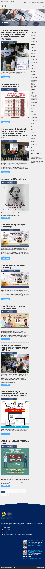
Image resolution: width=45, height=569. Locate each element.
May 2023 (32, 90)
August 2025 (33, 50)
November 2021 (34, 117)
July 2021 (33, 123)
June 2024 (33, 71)
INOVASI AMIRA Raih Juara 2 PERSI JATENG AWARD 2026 (35, 541)
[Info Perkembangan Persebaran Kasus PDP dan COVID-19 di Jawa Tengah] (15, 413)
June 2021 (33, 125)
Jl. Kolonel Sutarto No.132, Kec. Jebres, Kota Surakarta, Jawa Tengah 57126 (18, 534)
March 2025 (33, 57)
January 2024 (33, 78)
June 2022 (33, 107)
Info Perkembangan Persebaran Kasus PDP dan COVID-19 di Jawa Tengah (14, 393)
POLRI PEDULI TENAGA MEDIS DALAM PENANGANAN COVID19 (14, 348)
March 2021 (33, 129)
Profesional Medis (4, 1)
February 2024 (34, 77)
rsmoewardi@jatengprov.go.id (10, 529)
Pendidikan (12, 1)
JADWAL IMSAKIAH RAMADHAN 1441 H (10, 85)
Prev (4, 489)
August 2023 (33, 86)
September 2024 (34, 66)
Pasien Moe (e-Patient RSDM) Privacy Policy (32, 558)
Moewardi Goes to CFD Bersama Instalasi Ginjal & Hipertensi (35, 545)
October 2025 (33, 47)
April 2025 (33, 56)
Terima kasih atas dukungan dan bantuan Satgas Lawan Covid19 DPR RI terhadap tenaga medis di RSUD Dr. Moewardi (14, 34)
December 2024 (34, 62)
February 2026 (34, 41)
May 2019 (32, 147)
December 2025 (34, 44)
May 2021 (32, 126)
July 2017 (32, 150)
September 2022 (34, 102)
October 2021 (33, 119)
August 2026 (33, 32)
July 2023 (33, 87)
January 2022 (33, 114)
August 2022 (33, 104)
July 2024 (33, 69)
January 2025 (33, 60)
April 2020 (33, 141)
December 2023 (34, 80)
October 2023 (33, 83)
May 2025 (32, 54)
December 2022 (34, 98)
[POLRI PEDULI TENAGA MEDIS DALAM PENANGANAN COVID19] (15, 363)
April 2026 (33, 38)
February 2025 (34, 59)
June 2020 (33, 138)
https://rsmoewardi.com (8, 532)
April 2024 (33, 74)
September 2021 (34, 120)
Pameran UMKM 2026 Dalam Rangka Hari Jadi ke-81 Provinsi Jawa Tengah (35, 551)
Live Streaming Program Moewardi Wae (13, 307)
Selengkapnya (6, 77)
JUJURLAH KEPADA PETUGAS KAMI (15, 442)
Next (7, 494)
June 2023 (33, 89)
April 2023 (33, 92)
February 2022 (34, 113)
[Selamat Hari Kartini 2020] (15, 197)
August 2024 (33, 68)
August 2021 (33, 122)
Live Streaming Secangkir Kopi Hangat (13, 225)
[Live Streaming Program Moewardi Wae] (15, 320)
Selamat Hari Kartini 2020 (13, 179)
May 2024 (32, 72)
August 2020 (33, 135)
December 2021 (34, 116)
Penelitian (4, 3)
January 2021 (33, 132)
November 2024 (34, 63)
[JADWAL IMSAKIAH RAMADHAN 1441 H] (15, 104)
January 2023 (33, 96)
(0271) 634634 (7, 527)
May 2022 (32, 108)
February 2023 (34, 95)
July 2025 (33, 51)
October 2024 (34, 65)
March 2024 (33, 75)
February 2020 (34, 144)
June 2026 (33, 35)
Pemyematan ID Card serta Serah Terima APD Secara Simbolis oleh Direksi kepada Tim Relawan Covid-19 (14, 133)
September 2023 (34, 84)
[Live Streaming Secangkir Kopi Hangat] (15, 238)
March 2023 (33, 93)
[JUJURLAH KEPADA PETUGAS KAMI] (15, 461)
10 (16, 492)
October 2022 (33, 101)
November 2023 (34, 81)
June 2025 (33, 53)
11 (20, 492)
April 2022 (33, 110)
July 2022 (33, 105)
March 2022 (33, 111)
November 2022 (34, 99)
